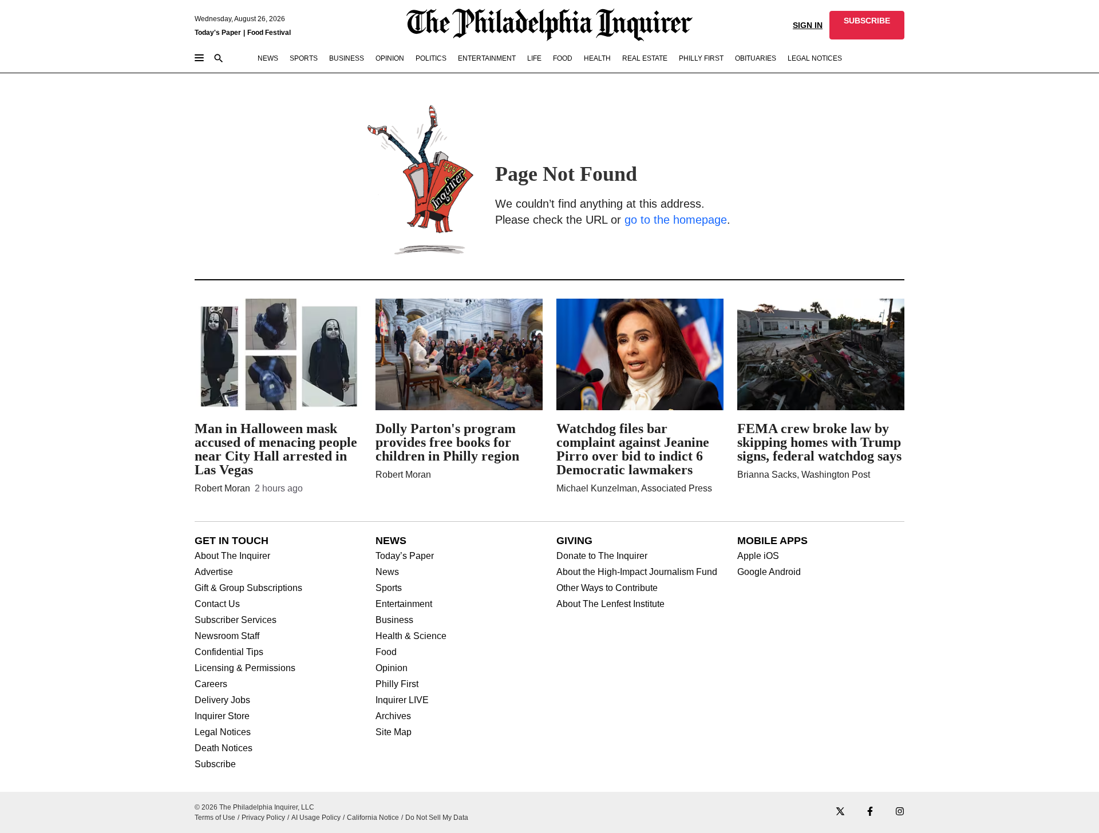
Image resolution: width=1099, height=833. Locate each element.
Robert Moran (222, 488)
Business (394, 620)
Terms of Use (215, 818)
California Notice (373, 818)
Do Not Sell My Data (436, 818)
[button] (866, 25)
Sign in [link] (808, 25)
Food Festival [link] (269, 33)
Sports (388, 588)
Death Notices (223, 748)
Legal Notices (223, 732)
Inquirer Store (222, 716)
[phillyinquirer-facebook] (870, 812)
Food (386, 652)
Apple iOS (758, 556)
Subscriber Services (235, 620)
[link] (866, 25)
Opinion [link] (389, 58)
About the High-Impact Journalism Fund (636, 572)
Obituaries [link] (755, 58)
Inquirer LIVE (402, 700)
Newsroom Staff (227, 636)
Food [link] (562, 58)
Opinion (391, 668)
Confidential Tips (229, 652)
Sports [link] (304, 58)
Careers (211, 684)
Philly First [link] (701, 58)
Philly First (396, 684)
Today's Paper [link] (218, 33)
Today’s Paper (404, 556)
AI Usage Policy (316, 818)
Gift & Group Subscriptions (248, 588)
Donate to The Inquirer (601, 556)
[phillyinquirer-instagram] (899, 812)
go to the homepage (675, 219)
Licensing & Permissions (245, 668)
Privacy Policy (263, 818)
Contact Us (217, 604)
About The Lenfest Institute (610, 604)
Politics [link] (431, 58)
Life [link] (534, 58)
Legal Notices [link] (815, 58)
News (387, 572)
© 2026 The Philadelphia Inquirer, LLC (254, 807)
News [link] (268, 58)
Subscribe (215, 764)
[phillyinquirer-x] (840, 812)
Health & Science (410, 636)
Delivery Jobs (222, 700)
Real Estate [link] (644, 58)
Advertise (214, 572)
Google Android (769, 572)
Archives (393, 716)
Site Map (393, 732)
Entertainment (403, 604)
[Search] (218, 59)
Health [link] (597, 58)
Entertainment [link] (487, 58)
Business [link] (346, 58)
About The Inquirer (232, 556)
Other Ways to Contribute (607, 588)
